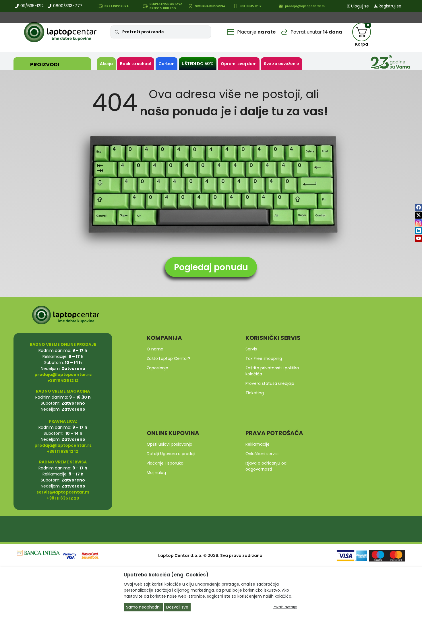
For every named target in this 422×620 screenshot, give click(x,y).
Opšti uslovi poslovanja (169, 444)
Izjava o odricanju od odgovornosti (266, 466)
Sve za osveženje (281, 64)
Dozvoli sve (177, 607)
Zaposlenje (157, 368)
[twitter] (418, 215)
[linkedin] (418, 230)
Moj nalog (156, 472)
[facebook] (418, 207)
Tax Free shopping (263, 358)
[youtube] (418, 238)
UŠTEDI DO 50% (198, 64)
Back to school (135, 64)
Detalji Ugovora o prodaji (171, 454)
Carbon (166, 64)
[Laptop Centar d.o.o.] (60, 32)
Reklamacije (257, 444)
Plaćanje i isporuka (165, 463)
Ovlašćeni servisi (261, 454)
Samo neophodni (143, 607)
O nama (155, 349)
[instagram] (418, 222)
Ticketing (254, 393)
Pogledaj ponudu (211, 267)
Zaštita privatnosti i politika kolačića (272, 371)
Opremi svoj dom (239, 64)
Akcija (106, 64)
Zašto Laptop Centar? (168, 358)
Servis (251, 349)
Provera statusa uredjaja (269, 383)
